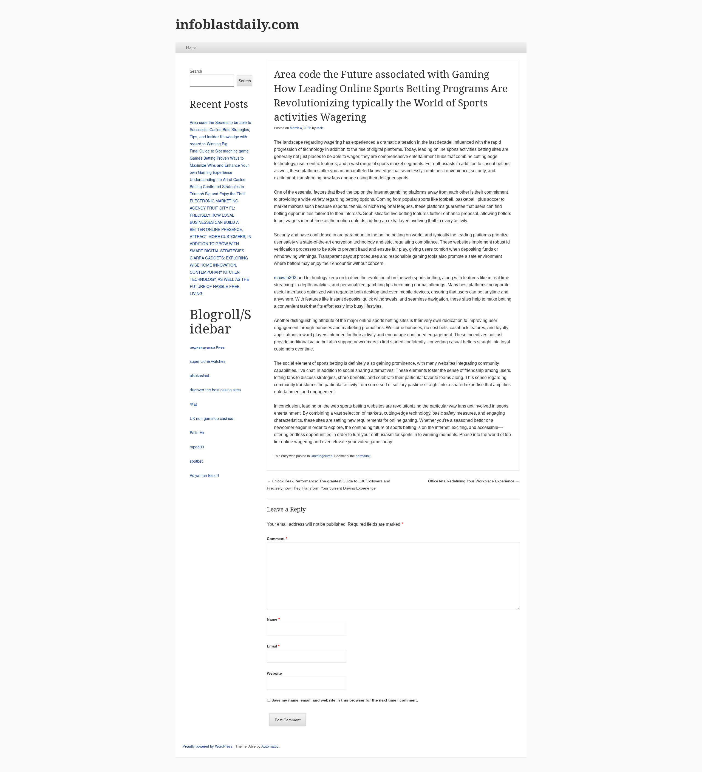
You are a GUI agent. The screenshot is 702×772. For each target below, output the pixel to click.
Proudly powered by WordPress (208, 746)
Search (196, 71)
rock (319, 128)
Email (273, 646)
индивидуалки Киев (207, 347)
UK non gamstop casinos (211, 418)
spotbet (196, 461)
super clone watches (207, 361)
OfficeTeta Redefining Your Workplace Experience (473, 481)
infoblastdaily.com (237, 24)
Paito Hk (197, 432)
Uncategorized (322, 456)
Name (273, 619)
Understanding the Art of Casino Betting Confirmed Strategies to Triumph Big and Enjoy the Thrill (217, 186)
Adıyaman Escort (204, 475)
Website (274, 673)
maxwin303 (285, 277)
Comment (277, 538)
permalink (363, 456)
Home (191, 48)
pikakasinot (199, 375)
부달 (193, 404)
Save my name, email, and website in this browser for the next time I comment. (344, 700)
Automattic (270, 746)
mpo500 (197, 446)
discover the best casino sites (215, 389)
